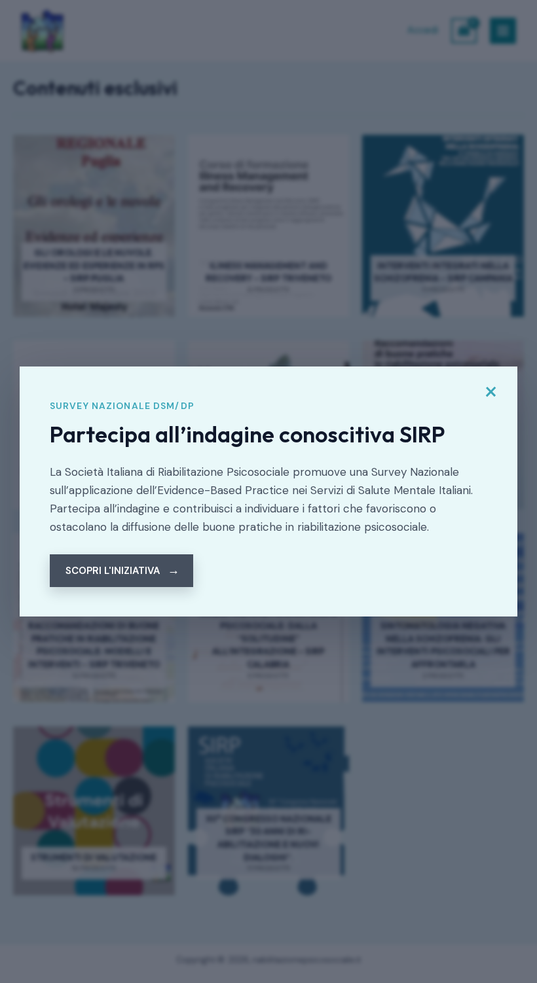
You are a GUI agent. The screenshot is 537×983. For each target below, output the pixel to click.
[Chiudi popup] (490, 392)
